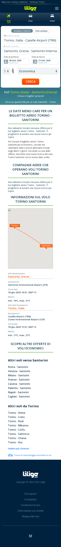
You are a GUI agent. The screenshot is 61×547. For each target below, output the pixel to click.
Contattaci (31, 499)
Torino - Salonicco (18, 434)
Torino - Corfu (16, 429)
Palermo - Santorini (19, 388)
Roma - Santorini (18, 367)
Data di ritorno (38, 57)
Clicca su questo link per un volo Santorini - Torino (30, 101)
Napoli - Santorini (18, 392)
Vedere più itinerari (18, 448)
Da (11, 35)
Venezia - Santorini (19, 371)
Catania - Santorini (19, 384)
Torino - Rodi (16, 421)
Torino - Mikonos (18, 425)
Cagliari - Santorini (19, 396)
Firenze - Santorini (19, 379)
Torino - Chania (17, 438)
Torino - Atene (16, 412)
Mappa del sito (30, 516)
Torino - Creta (16, 417)
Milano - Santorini (18, 375)
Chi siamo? (30, 494)
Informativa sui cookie (31, 510)
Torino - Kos (15, 442)
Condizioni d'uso (30, 505)
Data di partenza (11, 57)
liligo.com (6, 2)
